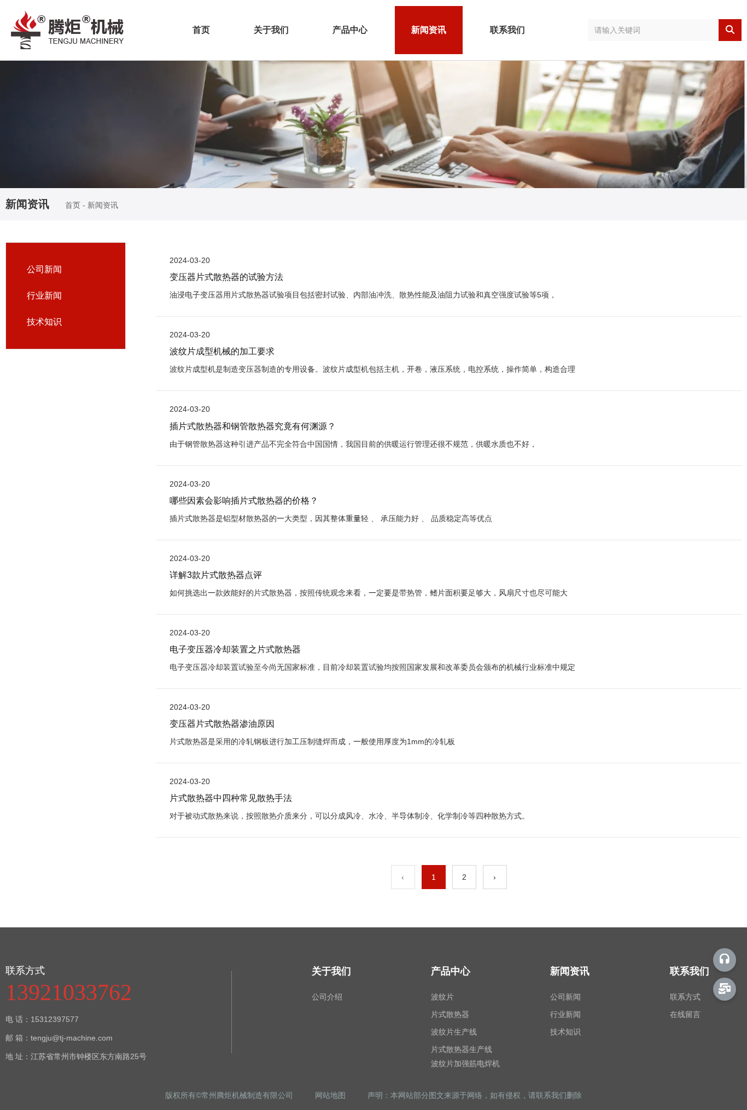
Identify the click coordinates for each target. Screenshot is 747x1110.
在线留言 (685, 1014)
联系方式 (685, 996)
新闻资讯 (428, 29)
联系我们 (507, 29)
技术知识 (44, 321)
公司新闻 (44, 269)
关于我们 (271, 29)
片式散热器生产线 (461, 1049)
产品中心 (349, 29)
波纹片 (442, 996)
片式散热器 (450, 1014)
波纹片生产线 (454, 1031)
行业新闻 (44, 295)
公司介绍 (327, 996)
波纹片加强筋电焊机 (465, 1064)
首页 (201, 29)
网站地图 (331, 1095)
